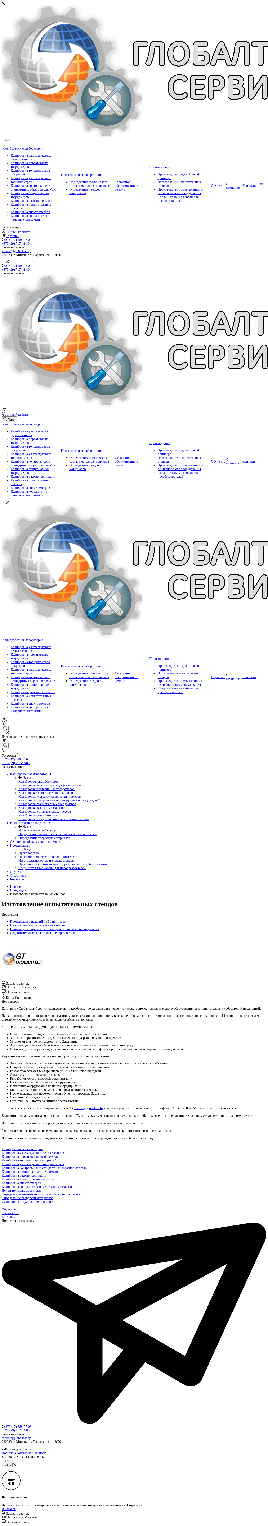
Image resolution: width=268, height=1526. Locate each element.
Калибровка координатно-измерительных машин (29, 217)
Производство (159, 167)
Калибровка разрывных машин (33, 200)
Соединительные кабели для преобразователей (178, 198)
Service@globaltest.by (88, 1108)
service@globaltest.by (16, 251)
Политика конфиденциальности (25, 1453)
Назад (26, 777)
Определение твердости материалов (27, 1198)
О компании (233, 185)
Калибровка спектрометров (30, 212)
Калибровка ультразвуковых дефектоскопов (31, 157)
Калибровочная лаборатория (22, 148)
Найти (7, 1465)
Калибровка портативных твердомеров (30, 1156)
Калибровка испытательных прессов (28, 1179)
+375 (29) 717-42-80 (16, 243)
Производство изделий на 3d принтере (38, 921)
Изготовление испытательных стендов (38, 925)
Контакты (249, 185)
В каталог (9, 1509)
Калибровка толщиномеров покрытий (29, 1160)
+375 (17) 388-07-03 (17, 240)
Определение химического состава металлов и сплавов (89, 183)
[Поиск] (3, 145)
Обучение (218, 185)
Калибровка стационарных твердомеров (30, 1171)
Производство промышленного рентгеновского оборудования (180, 191)
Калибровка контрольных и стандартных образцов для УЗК (33, 187)
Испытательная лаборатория (81, 175)
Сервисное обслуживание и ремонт (126, 185)
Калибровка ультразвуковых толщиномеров (31, 180)
